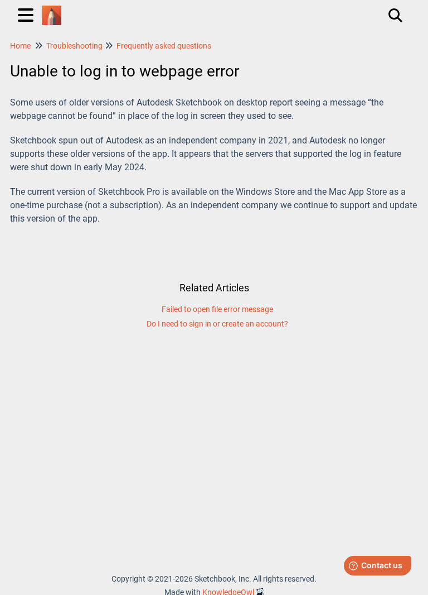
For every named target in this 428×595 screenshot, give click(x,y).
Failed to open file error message (217, 309)
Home (20, 45)
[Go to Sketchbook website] (51, 10)
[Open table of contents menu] (28, 13)
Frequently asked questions (163, 45)
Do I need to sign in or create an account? (217, 323)
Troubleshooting (74, 45)
